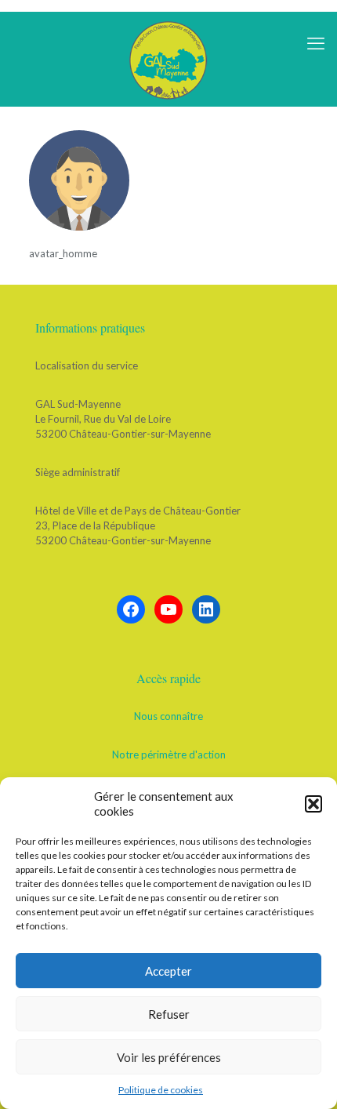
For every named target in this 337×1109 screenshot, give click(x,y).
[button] (313, 804)
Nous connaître (168, 716)
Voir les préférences (169, 1057)
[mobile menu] (316, 43)
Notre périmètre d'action (169, 754)
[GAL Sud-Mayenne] (168, 59)
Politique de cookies (160, 1090)
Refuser (169, 1014)
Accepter (168, 971)
